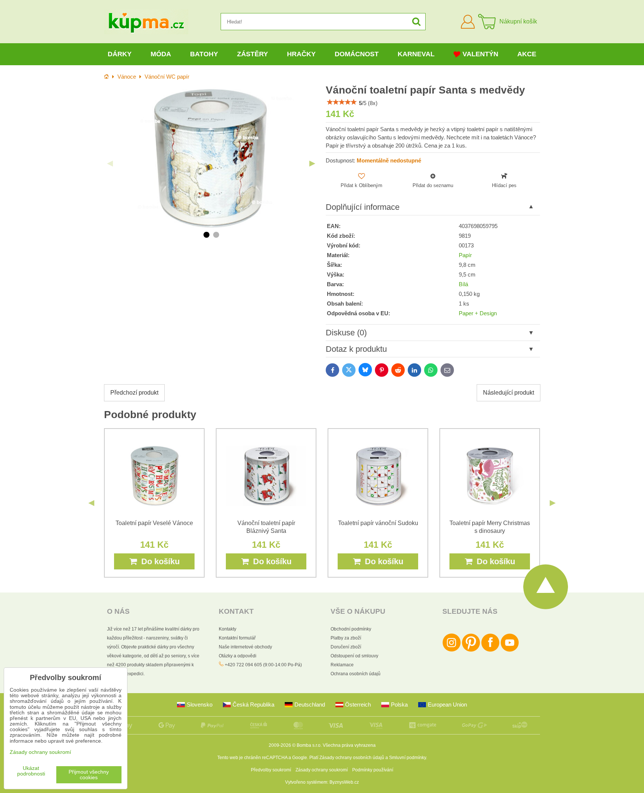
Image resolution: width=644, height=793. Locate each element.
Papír (465, 255)
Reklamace (342, 664)
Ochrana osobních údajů (356, 673)
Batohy (204, 54)
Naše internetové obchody (245, 647)
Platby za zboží (346, 638)
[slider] (342, 102)
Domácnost (357, 54)
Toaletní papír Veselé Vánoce (154, 523)
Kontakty (227, 629)
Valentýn (480, 54)
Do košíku (158, 561)
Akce (526, 54)
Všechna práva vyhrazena (349, 745)
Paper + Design (478, 313)
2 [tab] (216, 235)
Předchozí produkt (134, 392)
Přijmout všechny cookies (89, 774)
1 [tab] (206, 235)
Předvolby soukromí (271, 770)
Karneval (416, 54)
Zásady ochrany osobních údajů (351, 757)
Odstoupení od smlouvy (354, 655)
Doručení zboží (346, 647)
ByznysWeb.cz (344, 782)
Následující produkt (508, 392)
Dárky (120, 54)
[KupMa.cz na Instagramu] (451, 650)
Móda (161, 54)
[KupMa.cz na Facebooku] (490, 650)
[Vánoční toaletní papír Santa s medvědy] (211, 157)
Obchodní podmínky (351, 629)
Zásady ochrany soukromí (322, 770)
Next (312, 164)
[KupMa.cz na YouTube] (510, 650)
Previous (110, 164)
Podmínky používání (372, 770)
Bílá (463, 284)
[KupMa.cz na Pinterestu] (471, 650)
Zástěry (252, 54)
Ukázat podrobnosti (31, 771)
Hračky (301, 54)
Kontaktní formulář (237, 638)
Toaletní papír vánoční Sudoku (378, 523)
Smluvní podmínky (407, 757)
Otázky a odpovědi (237, 655)
